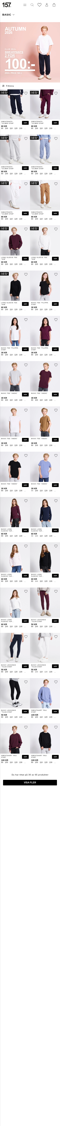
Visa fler (30, 782)
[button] (25, 5)
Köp (25, 123)
